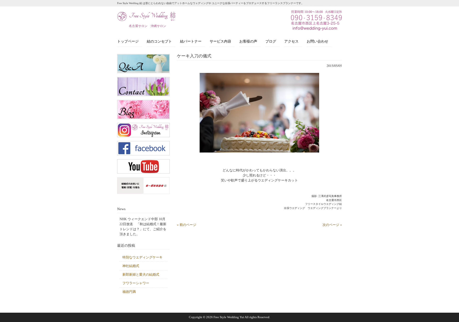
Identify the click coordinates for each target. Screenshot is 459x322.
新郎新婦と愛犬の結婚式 (140, 274)
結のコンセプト (159, 41)
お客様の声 (248, 41)
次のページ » (332, 225)
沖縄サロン (158, 26)
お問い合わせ (317, 41)
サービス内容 (220, 41)
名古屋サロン (138, 26)
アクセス (291, 41)
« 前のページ (186, 225)
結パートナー (191, 41)
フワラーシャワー (135, 283)
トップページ (128, 41)
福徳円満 (129, 292)
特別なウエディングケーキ (142, 257)
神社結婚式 (130, 266)
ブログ (270, 41)
